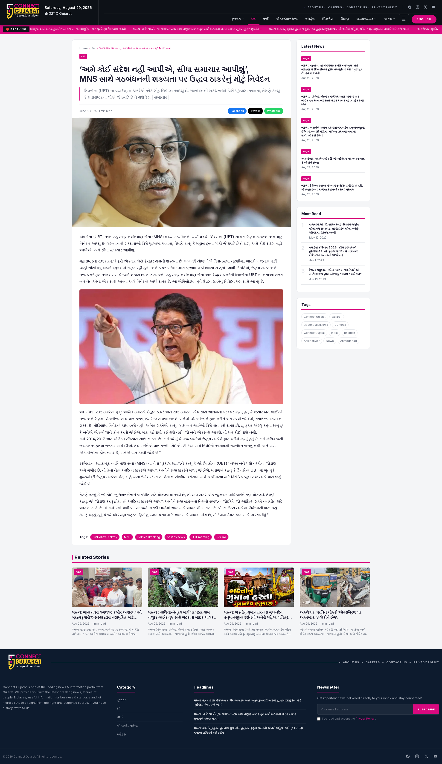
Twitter (255, 110)
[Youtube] (433, 7)
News (330, 341)
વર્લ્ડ (266, 18)
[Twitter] (425, 7)
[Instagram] (417, 7)
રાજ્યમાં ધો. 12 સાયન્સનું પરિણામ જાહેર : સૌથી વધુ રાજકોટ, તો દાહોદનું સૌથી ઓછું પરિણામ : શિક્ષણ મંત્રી (335, 228)
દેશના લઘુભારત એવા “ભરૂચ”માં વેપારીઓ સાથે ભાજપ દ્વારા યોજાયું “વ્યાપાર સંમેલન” (335, 272)
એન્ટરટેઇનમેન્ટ (287, 18)
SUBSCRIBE (426, 709)
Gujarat (336, 316)
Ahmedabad (348, 341)
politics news (176, 537)
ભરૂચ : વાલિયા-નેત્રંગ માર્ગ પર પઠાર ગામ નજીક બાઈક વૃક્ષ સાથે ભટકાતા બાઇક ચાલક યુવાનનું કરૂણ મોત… (189, 29)
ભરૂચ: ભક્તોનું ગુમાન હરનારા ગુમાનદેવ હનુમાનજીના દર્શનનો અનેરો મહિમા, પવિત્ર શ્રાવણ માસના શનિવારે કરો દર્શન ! (331, 29)
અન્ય (388, 18)
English (424, 19)
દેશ (253, 18)
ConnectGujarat (314, 332)
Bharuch (349, 332)
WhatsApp (274, 110)
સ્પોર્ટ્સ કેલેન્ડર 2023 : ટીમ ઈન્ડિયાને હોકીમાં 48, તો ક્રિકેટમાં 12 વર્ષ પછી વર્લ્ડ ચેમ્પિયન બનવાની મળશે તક (333, 251)
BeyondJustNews (316, 324)
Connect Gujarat (315, 316)
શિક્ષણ (345, 18)
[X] (426, 756)
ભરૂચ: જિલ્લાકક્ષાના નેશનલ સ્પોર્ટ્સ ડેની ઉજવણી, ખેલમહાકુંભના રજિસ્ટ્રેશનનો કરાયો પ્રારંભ (332, 187)
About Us (315, 7)
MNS (127, 537)
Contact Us (357, 7)
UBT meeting (200, 537)
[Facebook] (410, 7)
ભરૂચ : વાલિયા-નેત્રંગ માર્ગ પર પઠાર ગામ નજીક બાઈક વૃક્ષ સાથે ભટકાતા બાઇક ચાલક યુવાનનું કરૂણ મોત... (245, 716)
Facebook (237, 110)
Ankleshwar (312, 341)
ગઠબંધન (221, 537)
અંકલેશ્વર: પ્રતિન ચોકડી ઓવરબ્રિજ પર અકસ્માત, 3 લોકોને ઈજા (330, 615)
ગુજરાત (236, 18)
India (334, 332)
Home (83, 48)
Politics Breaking (148, 537)
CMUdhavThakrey (105, 537)
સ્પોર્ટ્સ (310, 18)
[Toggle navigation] (404, 19)
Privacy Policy (384, 7)
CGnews (340, 324)
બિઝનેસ (328, 18)
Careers (335, 7)
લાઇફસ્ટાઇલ (365, 18)
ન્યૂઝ (306, 58)
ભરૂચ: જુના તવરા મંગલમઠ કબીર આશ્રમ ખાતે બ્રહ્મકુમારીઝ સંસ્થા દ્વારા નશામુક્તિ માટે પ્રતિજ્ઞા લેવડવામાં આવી (331, 69)
